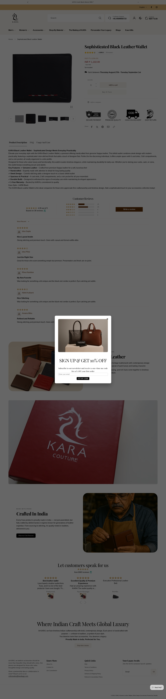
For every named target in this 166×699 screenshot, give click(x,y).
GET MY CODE (83, 378)
